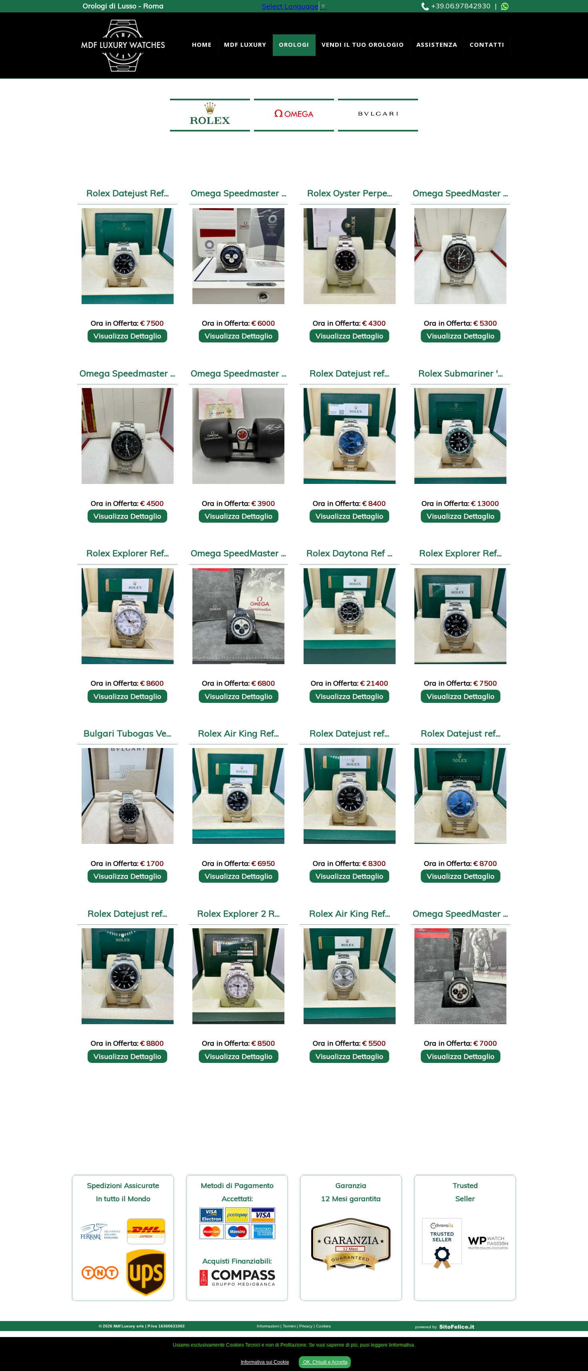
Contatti (487, 44)
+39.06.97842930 (461, 5)
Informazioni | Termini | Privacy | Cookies (294, 1326)
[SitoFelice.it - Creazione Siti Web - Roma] (457, 1327)
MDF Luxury (245, 44)
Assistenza (436, 44)
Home (202, 44)
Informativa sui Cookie (265, 1362)
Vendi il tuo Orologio (363, 44)
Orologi (294, 44)
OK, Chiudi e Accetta (325, 1362)
